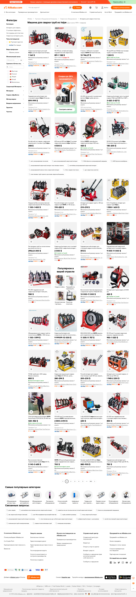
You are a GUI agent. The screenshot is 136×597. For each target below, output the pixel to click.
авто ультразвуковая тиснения (39, 161)
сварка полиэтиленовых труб (43, 523)
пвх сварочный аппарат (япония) (17, 514)
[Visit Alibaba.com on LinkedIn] (115, 562)
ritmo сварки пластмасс (72, 170)
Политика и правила (36, 560)
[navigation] (15, 250)
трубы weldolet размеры (69, 514)
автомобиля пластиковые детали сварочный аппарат (36, 510)
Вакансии (7, 548)
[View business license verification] (86, 594)
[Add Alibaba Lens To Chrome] (33, 577)
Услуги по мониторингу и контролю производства (38, 555)
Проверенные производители (66, 539)
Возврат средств (88, 550)
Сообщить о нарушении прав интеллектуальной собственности (92, 556)
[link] (133, 578)
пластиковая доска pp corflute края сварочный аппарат (57, 519)
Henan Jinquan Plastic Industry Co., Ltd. (39, 109)
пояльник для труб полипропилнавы (18, 523)
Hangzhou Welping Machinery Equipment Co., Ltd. (118, 63)
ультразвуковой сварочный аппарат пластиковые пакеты (47, 165)
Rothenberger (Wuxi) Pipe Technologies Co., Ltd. (65, 258)
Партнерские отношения (118, 554)
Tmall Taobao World (58, 586)
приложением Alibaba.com (94, 577)
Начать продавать (115, 541)
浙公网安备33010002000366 (100, 594)
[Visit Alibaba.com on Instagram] (123, 562)
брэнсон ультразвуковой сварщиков (108, 510)
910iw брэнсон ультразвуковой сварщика (95, 161)
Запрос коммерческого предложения (64, 544)
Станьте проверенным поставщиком (117, 549)
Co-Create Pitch (9, 541)
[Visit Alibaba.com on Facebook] (111, 562)
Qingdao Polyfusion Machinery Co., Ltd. (65, 66)
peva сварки (11, 510)
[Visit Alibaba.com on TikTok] (131, 562)
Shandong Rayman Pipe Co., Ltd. (38, 216)
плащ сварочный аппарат (89, 514)
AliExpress (39, 586)
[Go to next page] (94, 481)
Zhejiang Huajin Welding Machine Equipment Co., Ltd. (92, 213)
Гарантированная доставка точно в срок (41, 545)
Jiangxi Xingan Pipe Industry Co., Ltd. (92, 257)
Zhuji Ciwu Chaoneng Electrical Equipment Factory (39, 300)
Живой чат (86, 543)
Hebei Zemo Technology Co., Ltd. (117, 257)
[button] (70, 7)
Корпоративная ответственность (14, 545)
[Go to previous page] (63, 481)
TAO (83, 586)
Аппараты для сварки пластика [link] (90, 19)
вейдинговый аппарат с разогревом (88, 519)
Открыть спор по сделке (91, 546)
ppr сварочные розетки (91, 170)
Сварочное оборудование (68, 19)
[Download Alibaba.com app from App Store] (111, 577)
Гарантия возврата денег (38, 541)
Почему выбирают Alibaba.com (14, 537)
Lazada (68, 586)
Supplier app (66, 577)
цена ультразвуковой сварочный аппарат (66, 161)
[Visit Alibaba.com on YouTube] (127, 562)
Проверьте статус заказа (118, 545)
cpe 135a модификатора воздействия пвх (44, 514)
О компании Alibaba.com (12, 533)
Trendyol (89, 586)
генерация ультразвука (64, 523)
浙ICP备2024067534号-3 (119, 594)
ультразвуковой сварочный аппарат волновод (21, 519)
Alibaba (29, 19)
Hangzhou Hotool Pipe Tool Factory (91, 154)
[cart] (96, 8)
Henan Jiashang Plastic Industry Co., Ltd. (92, 109)
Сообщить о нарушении (90, 561)
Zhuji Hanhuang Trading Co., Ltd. (117, 151)
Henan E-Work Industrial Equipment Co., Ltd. (39, 152)
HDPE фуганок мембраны (120, 161)
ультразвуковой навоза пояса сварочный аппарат (45, 170)
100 (91, 481)
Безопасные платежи (37, 537)
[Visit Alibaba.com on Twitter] (119, 562)
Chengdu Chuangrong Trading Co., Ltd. (92, 61)
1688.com (48, 586)
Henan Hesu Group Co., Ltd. (36, 259)
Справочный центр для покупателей (90, 538)
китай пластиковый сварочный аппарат (116, 519)
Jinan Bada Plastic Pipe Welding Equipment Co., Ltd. (65, 150)
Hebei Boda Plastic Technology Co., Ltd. (118, 111)
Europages (97, 586)
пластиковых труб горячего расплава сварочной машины (47, 174)
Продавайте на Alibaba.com (118, 537)
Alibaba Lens (14, 577)
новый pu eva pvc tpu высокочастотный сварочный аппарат (75, 510)
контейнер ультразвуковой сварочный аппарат (82, 165)
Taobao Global (76, 586)
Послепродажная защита (38, 550)
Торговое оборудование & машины (46, 19)
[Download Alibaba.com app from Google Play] (125, 577)
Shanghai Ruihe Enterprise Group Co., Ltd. (39, 64)
